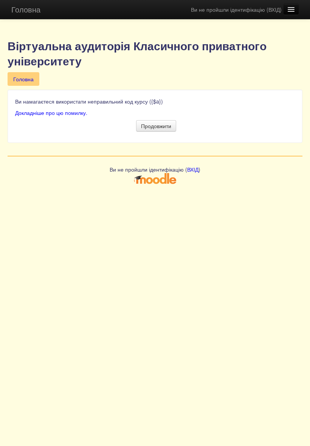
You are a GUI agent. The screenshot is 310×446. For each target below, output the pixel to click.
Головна (25, 9)
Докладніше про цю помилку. (51, 112)
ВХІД (274, 9)
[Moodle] (155, 178)
